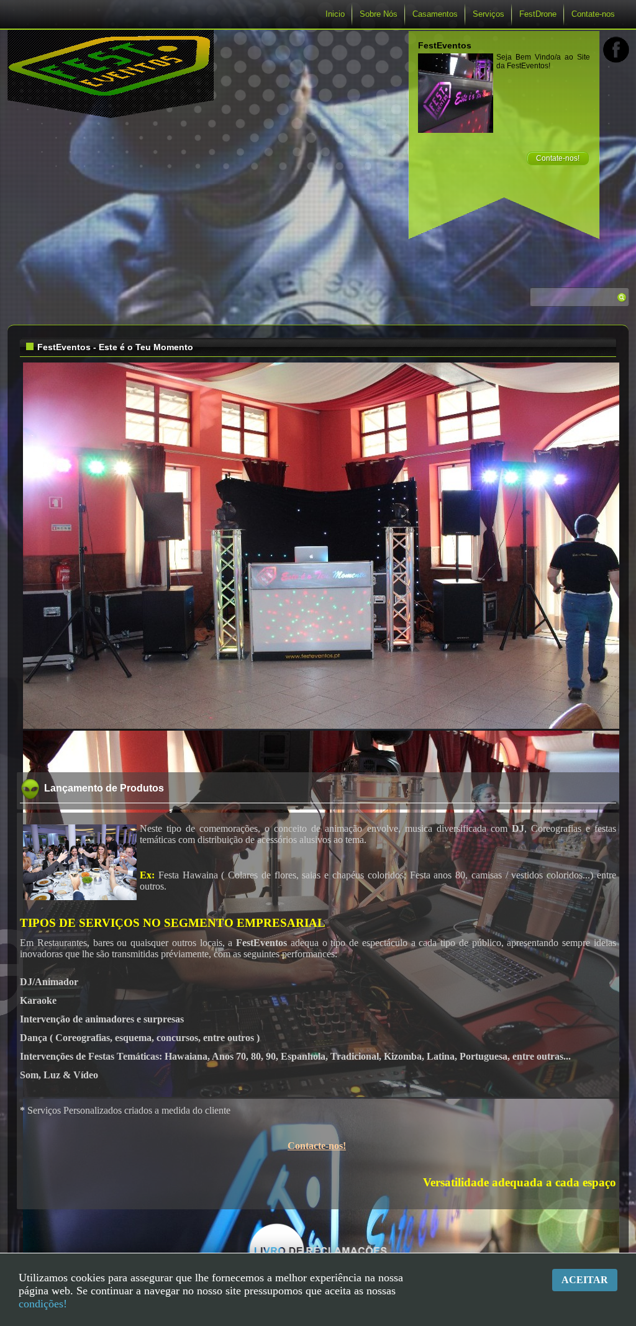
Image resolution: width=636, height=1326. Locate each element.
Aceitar (584, 1279)
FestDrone (537, 14)
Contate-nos (593, 14)
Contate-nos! (557, 158)
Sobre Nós (379, 14)
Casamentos (435, 14)
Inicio (335, 14)
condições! (43, 1303)
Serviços (488, 14)
